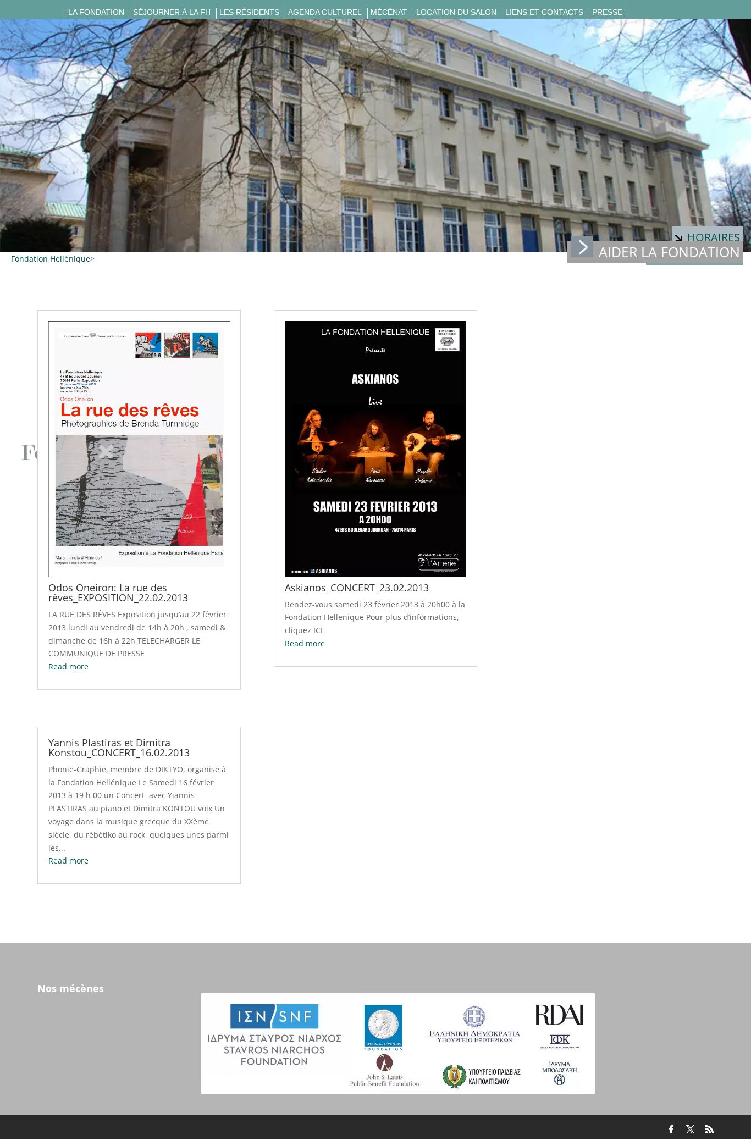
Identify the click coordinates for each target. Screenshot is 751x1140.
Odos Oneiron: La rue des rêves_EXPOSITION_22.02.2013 (118, 592)
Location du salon (456, 12)
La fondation (96, 12)
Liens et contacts (544, 12)
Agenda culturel (325, 12)
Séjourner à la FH (172, 12)
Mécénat (389, 12)
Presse (607, 12)
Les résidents (249, 12)
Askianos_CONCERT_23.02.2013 (357, 587)
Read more (68, 666)
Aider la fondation (669, 251)
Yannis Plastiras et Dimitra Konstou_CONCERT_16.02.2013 (119, 747)
